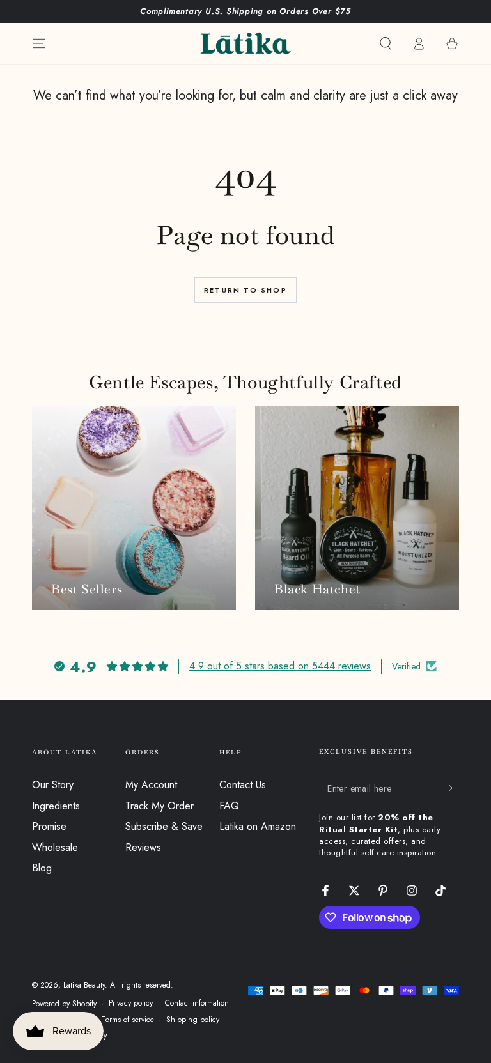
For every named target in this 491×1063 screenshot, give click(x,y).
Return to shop (245, 290)
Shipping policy (192, 1019)
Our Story (53, 784)
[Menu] (39, 43)
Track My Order (159, 806)
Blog (42, 867)
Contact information (197, 1003)
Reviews (143, 847)
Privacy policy (131, 1003)
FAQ (229, 806)
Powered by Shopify (64, 1003)
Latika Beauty (84, 985)
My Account (151, 784)
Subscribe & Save (164, 826)
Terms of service (128, 1019)
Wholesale (55, 847)
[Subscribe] (451, 788)
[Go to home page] (245, 43)
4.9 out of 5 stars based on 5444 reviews (280, 666)
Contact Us (242, 784)
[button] (385, 43)
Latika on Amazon (257, 826)
